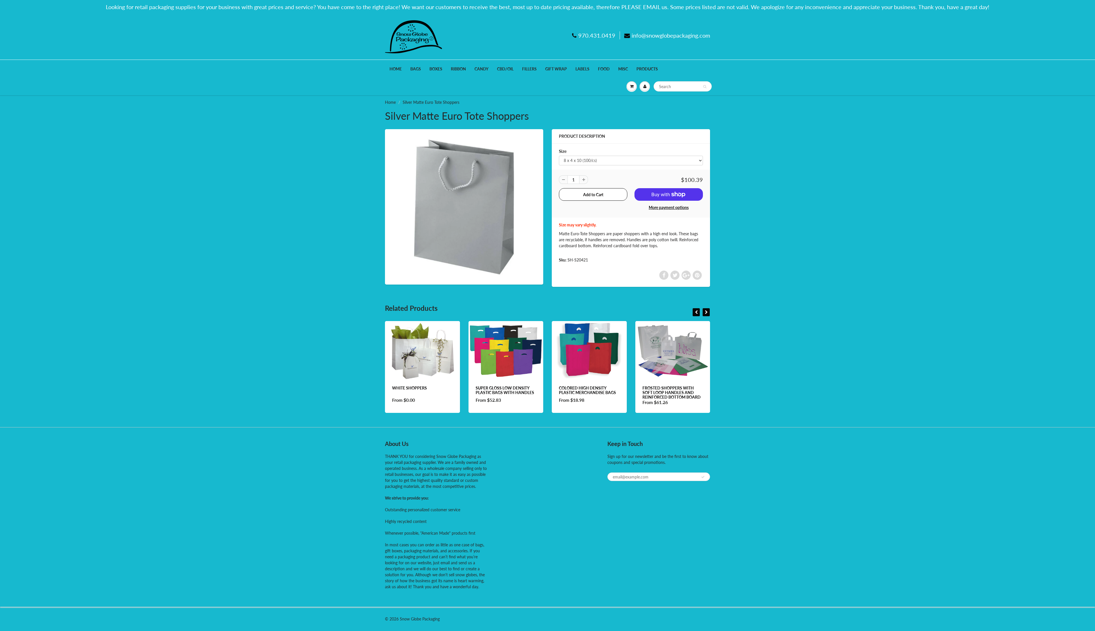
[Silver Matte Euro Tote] (464, 206)
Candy (481, 68)
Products (647, 68)
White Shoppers (409, 388)
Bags (415, 68)
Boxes (435, 68)
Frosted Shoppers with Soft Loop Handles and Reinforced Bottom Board (671, 392)
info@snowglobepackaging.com (671, 35)
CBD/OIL (505, 68)
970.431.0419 (596, 35)
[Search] (705, 86)
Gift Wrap (556, 68)
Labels (582, 68)
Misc (623, 68)
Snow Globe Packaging (420, 618)
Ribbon (458, 68)
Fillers (529, 68)
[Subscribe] (703, 477)
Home (396, 68)
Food (604, 68)
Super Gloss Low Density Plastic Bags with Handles (505, 390)
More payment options (669, 207)
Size (563, 151)
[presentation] (696, 312)
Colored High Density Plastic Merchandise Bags (587, 390)
